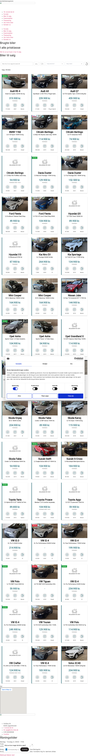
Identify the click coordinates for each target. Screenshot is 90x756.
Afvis (19, 396)
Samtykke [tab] (19, 364)
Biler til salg (7, 16)
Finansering (7, 20)
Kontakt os (7, 25)
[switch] (35, 388)
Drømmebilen (8, 18)
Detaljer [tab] (45, 364)
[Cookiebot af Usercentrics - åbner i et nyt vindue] (75, 358)
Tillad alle (71, 396)
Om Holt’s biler (8, 22)
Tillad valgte (45, 396)
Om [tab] (71, 364)
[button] (45, 27)
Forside (6, 14)
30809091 (34, 746)
